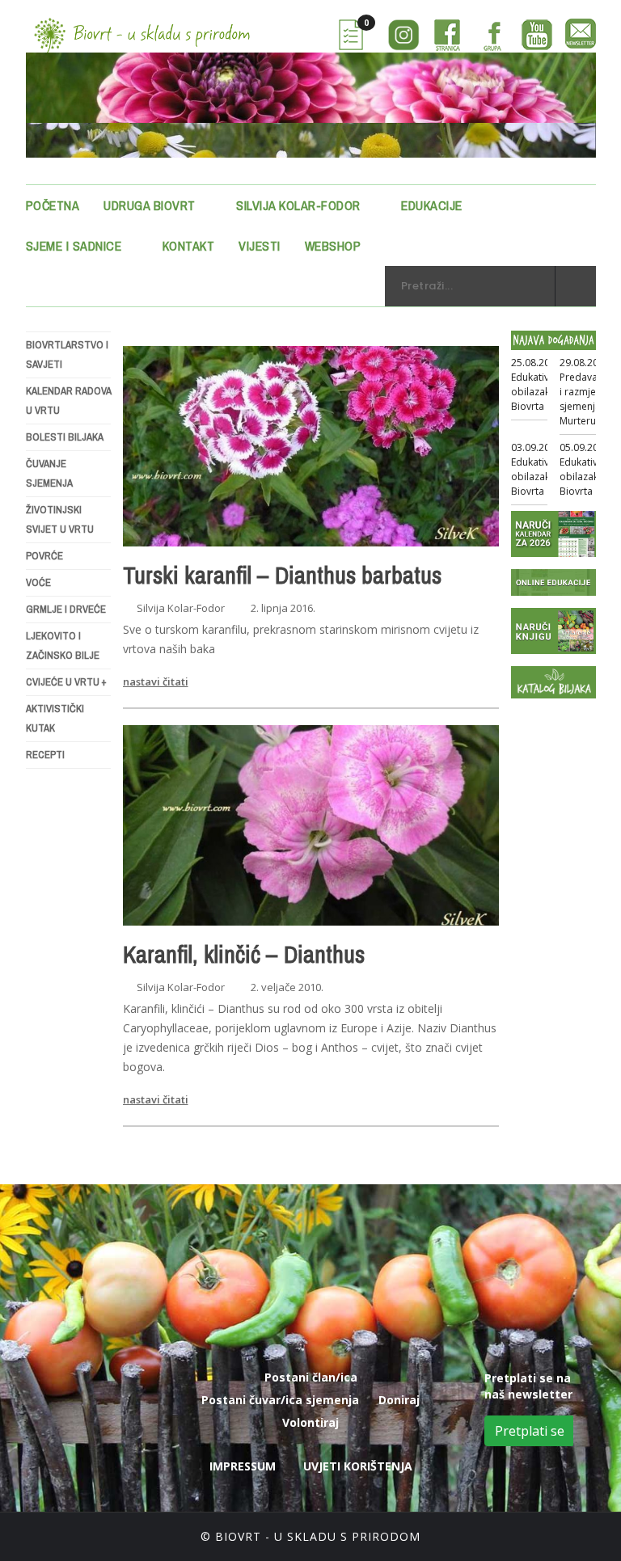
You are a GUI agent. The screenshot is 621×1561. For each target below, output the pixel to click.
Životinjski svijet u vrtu (60, 519)
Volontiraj (310, 1422)
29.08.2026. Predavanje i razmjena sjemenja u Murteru (586, 392)
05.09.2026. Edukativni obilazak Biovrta (586, 469)
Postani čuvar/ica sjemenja (280, 1399)
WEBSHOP (333, 246)
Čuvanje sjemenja (49, 473)
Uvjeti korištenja (357, 1466)
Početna (53, 205)
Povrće (44, 556)
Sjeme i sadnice (74, 246)
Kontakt (189, 246)
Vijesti (260, 246)
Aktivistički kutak (55, 718)
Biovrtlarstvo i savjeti (67, 354)
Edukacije (432, 205)
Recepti (45, 755)
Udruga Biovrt (150, 205)
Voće (38, 582)
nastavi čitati (155, 681)
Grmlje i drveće (66, 609)
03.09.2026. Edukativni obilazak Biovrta (537, 469)
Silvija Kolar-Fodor (298, 205)
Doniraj (399, 1399)
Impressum (242, 1466)
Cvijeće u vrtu (66, 682)
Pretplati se (529, 1431)
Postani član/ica (310, 1377)
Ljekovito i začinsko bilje (62, 645)
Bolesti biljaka (65, 437)
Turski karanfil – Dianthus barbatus (282, 574)
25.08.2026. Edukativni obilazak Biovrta (537, 384)
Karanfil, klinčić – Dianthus (244, 953)
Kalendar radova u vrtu (68, 400)
